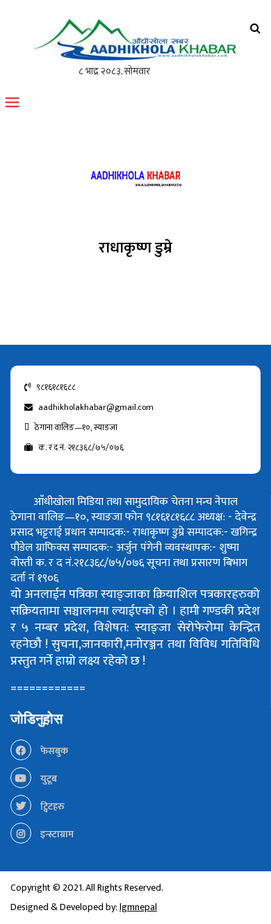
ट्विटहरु (51, 806)
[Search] (255, 28)
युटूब (47, 779)
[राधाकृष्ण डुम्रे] (135, 181)
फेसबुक (53, 751)
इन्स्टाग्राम (56, 834)
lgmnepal (138, 907)
